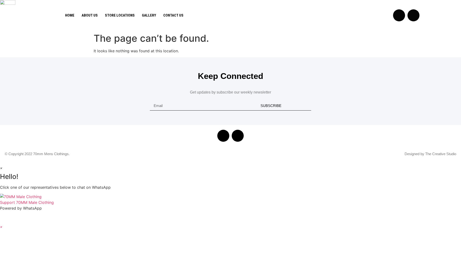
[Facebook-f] (399, 15)
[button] (230, 199)
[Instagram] (413, 15)
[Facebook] (223, 136)
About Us (90, 15)
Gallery (149, 15)
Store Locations (120, 15)
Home (69, 15)
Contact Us (173, 15)
